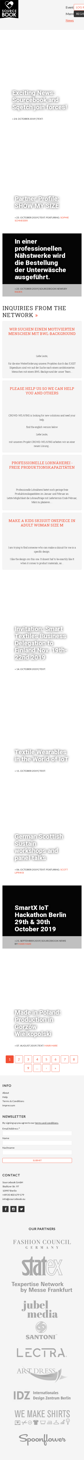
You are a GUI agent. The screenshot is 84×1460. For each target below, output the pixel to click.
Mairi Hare (24, 943)
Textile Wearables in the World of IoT (42, 755)
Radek (18, 291)
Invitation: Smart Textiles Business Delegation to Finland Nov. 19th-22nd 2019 (41, 643)
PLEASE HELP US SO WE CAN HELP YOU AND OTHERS (42, 390)
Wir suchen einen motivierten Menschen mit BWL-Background (42, 331)
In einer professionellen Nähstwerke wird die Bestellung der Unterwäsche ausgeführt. (40, 259)
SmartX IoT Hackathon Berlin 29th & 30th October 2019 (40, 918)
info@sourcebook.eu (13, 1199)
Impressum (8, 1105)
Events (70, 7)
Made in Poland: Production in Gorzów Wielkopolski (38, 1023)
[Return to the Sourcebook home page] (9, 17)
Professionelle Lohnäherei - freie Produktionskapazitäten (42, 465)
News (70, 20)
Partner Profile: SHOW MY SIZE (37, 202)
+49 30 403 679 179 (13, 1194)
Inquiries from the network (34, 311)
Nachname (8, 1148)
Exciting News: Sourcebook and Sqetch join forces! (39, 100)
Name (5, 1138)
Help (5, 1097)
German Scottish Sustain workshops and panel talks (39, 847)
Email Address (11, 1128)
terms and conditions (46, 1122)
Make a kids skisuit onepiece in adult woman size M (42, 523)
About (5, 1092)
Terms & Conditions (13, 1101)
